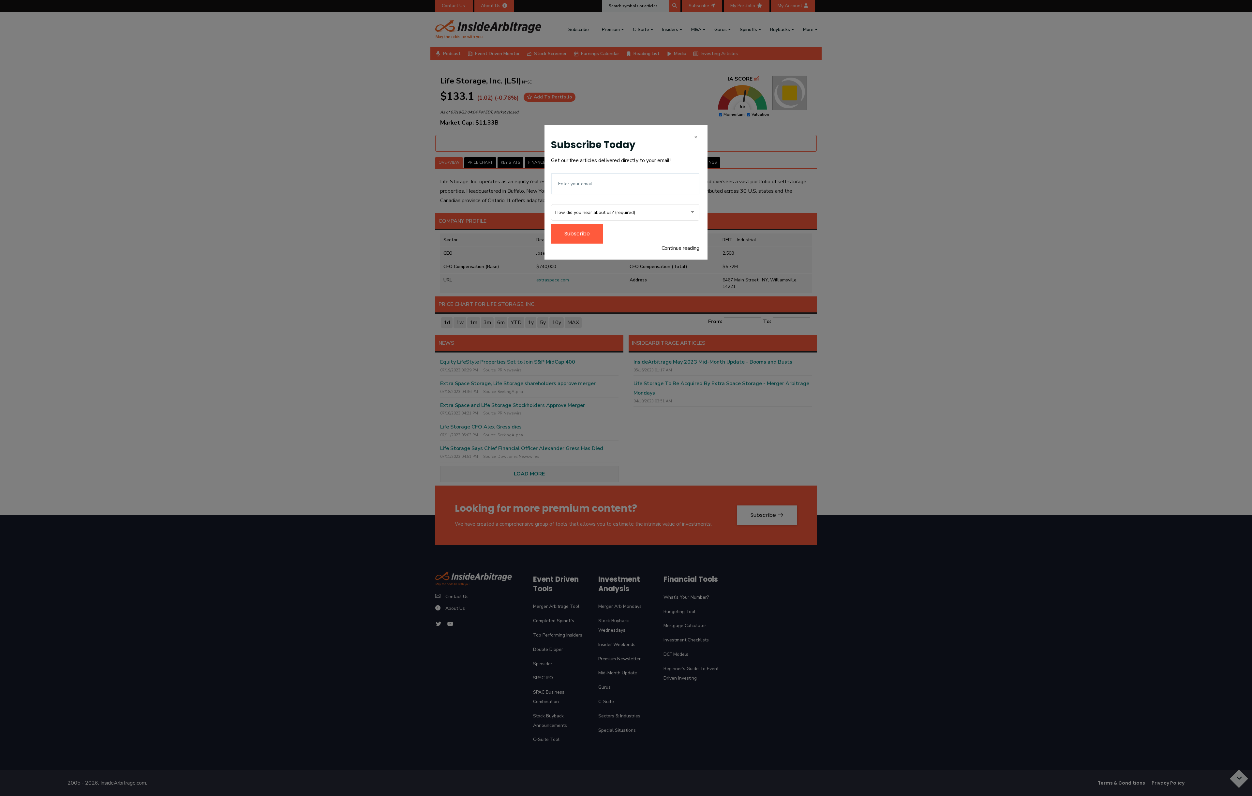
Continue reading (680, 248)
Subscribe (577, 233)
